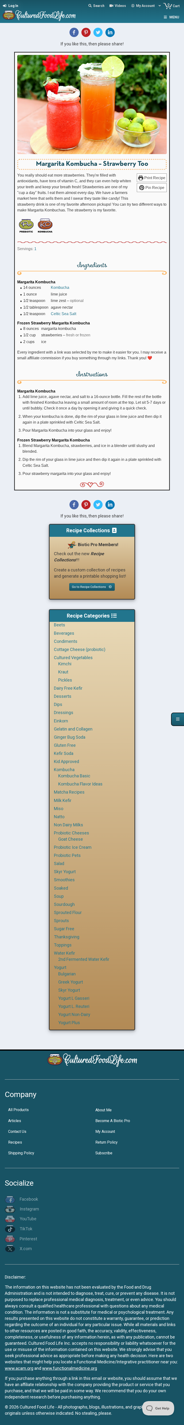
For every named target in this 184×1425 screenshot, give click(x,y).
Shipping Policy (21, 1153)
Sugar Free (64, 928)
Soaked (61, 888)
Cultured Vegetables (73, 657)
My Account (105, 1131)
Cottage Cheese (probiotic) (79, 649)
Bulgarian (67, 973)
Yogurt (60, 967)
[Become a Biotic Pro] (72, 544)
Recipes (15, 1142)
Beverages (64, 633)
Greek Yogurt (70, 981)
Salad (59, 863)
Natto (59, 816)
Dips (58, 704)
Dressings (63, 712)
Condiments (65, 641)
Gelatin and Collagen (73, 728)
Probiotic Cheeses (71, 832)
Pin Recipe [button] (154, 187)
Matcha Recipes (69, 792)
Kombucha (60, 287)
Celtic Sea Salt (63, 314)
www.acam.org (19, 1368)
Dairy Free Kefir (68, 688)
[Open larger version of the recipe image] (92, 104)
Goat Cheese (70, 839)
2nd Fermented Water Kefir (83, 959)
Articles (14, 1120)
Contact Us (17, 1131)
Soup (59, 896)
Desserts (62, 696)
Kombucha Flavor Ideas (80, 783)
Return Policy (106, 1142)
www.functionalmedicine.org (69, 1368)
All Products (18, 1110)
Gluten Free (65, 745)
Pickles (65, 680)
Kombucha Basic (74, 775)
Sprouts (61, 920)
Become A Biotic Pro (112, 1120)
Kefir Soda (63, 753)
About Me (103, 1110)
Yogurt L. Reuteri (73, 1006)
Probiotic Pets (67, 855)
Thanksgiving (66, 936)
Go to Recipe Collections (89, 587)
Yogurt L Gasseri (73, 998)
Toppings (63, 944)
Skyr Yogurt (65, 871)
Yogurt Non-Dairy (74, 1014)
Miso (58, 808)
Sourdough (64, 904)
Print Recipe (154, 178)
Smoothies (64, 879)
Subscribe (103, 1153)
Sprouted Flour (68, 912)
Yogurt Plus (69, 1022)
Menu (174, 17)
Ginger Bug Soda (69, 737)
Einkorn (61, 720)
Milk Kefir (62, 800)
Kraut (63, 671)
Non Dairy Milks (68, 824)
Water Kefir (64, 953)
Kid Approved (66, 761)
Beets (59, 624)
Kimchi (64, 663)
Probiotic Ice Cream (73, 847)
